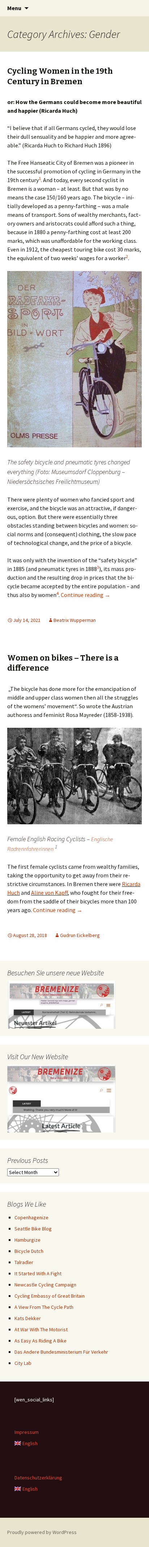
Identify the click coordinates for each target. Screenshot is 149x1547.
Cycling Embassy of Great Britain (49, 1296)
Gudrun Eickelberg (80, 935)
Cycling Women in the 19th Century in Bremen (60, 76)
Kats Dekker (27, 1318)
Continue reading (85, 594)
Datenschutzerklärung (38, 1477)
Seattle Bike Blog (33, 1228)
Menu (14, 8)
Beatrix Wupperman (75, 620)
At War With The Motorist (41, 1329)
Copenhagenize (31, 1217)
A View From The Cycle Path (43, 1307)
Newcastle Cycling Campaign (45, 1284)
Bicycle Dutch (28, 1251)
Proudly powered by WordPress (42, 1532)
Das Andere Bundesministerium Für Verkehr (61, 1352)
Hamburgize (27, 1240)
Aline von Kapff (49, 892)
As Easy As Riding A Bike (40, 1340)
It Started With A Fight (37, 1273)
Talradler (23, 1262)
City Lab (22, 1363)
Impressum (26, 1432)
